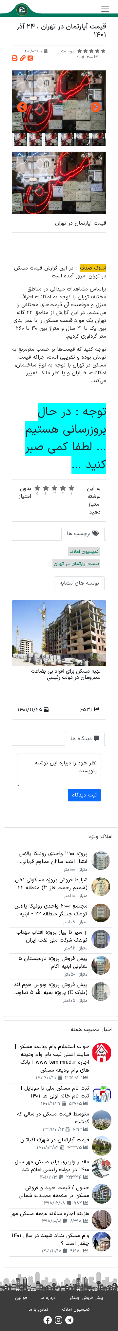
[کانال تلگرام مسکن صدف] (69, 1322)
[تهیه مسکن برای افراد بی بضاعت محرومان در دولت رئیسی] (59, 633)
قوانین (21, 1298)
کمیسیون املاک (84, 551)
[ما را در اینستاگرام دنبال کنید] (58, 1322)
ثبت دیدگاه (84, 795)
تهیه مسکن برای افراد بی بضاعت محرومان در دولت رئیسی (66, 674)
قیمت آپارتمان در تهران (76, 563)
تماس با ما (38, 1309)
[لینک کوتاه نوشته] (23, 58)
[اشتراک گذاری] (30, 58)
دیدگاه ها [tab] (82, 739)
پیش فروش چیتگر (86, 1298)
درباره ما (48, 1298)
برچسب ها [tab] (79, 534)
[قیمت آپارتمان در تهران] (59, 101)
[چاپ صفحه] (15, 58)
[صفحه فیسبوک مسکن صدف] (47, 1322)
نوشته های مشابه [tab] (79, 583)
